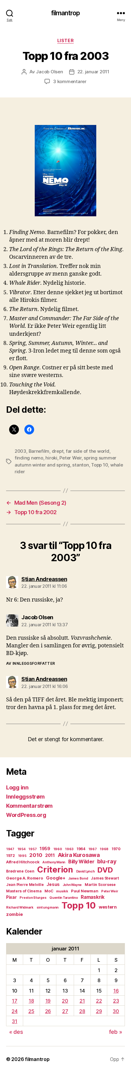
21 (82, 1001)
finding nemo (29, 458)
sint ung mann (48, 907)
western (108, 907)
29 (99, 1011)
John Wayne (72, 885)
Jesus (53, 884)
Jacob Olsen (49, 72)
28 (82, 1011)
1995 (22, 856)
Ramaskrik (92, 897)
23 (116, 1001)
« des (16, 1032)
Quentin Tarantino (63, 898)
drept (58, 451)
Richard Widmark (20, 907)
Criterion (55, 869)
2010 (35, 855)
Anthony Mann (53, 862)
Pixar (11, 897)
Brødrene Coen (20, 871)
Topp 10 (99, 465)
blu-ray (106, 861)
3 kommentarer (70, 81)
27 (65, 1011)
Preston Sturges (32, 898)
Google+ (55, 878)
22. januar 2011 (93, 72)
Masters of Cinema (23, 891)
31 (14, 1021)
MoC (48, 891)
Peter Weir (70, 458)
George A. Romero (24, 878)
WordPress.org (26, 815)
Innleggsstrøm (25, 796)
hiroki (51, 458)
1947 (10, 849)
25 (31, 1011)
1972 (10, 855)
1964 (80, 849)
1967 (92, 849)
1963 (69, 849)
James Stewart (105, 878)
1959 (45, 848)
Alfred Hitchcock (23, 861)
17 (14, 1001)
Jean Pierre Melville (25, 884)
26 (48, 1011)
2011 (50, 855)
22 (99, 1001)
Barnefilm (39, 451)
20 (65, 1001)
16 (116, 991)
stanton (80, 465)
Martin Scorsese (100, 884)
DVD (105, 869)
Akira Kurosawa (79, 854)
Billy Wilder (81, 861)
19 (48, 1001)
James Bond (78, 878)
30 (116, 1011)
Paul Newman (84, 890)
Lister (65, 40)
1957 (32, 849)
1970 (116, 849)
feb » (115, 1032)
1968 (104, 849)
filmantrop (65, 13)
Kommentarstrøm (29, 806)
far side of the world (87, 451)
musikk (62, 891)
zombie (14, 914)
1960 (57, 849)
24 (14, 1011)
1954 (21, 849)
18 (31, 1001)
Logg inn (17, 787)
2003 (20, 451)
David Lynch (85, 871)
